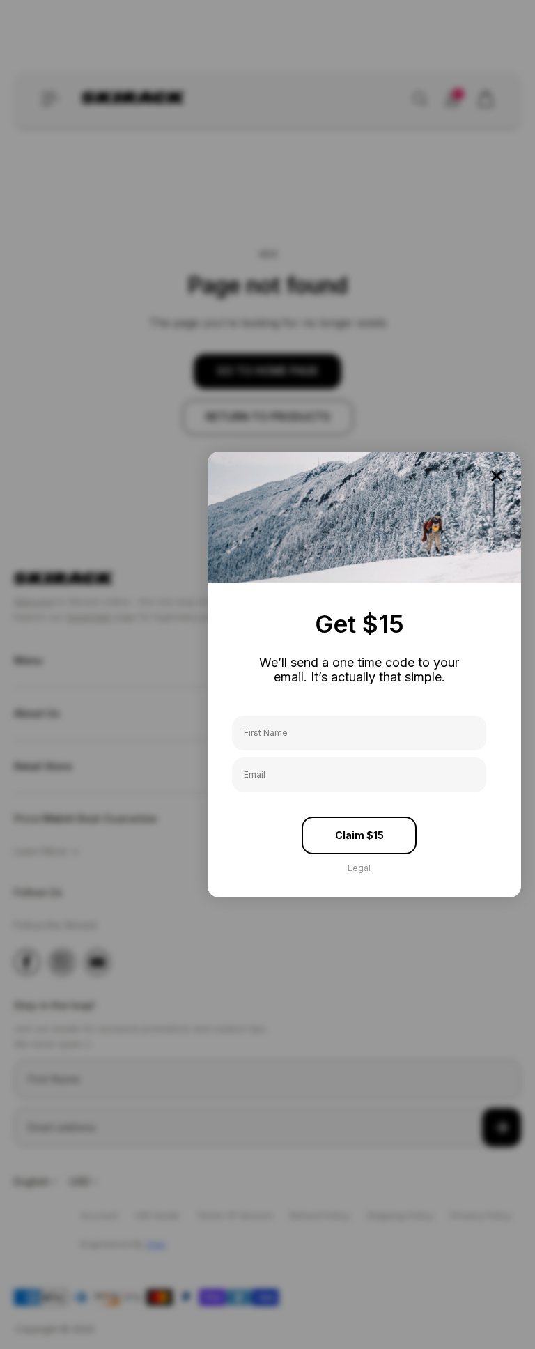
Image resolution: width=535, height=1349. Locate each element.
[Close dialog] (496, 475)
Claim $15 (359, 835)
